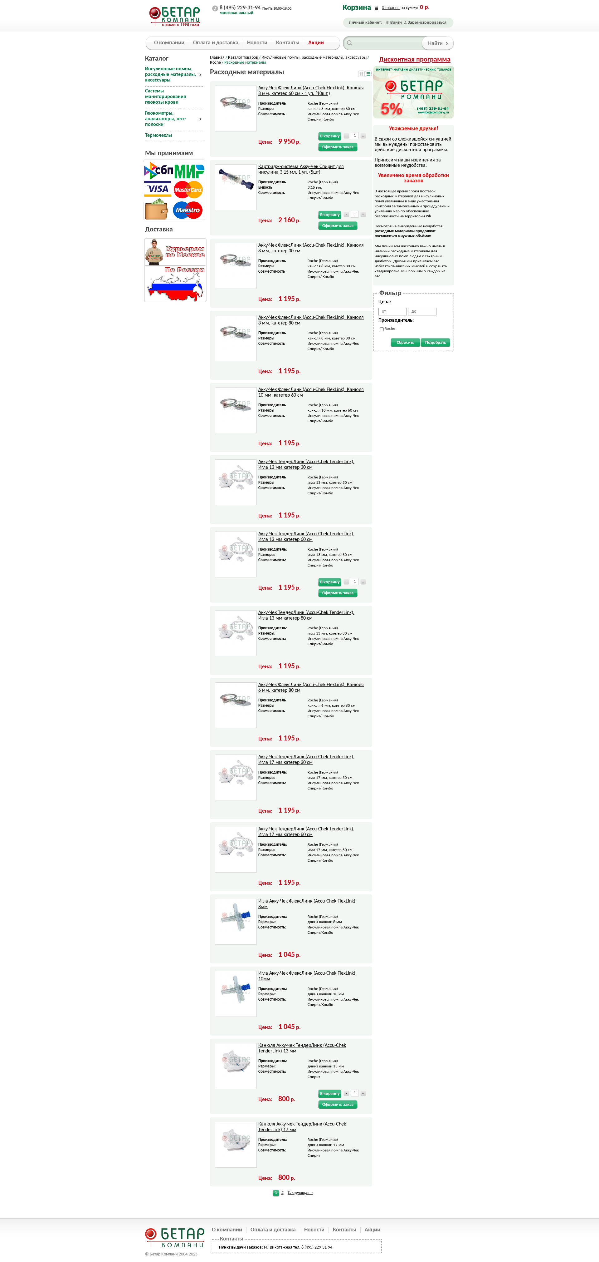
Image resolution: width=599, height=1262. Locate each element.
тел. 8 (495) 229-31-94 (312, 1247)
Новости (314, 1230)
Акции (372, 1230)
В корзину (330, 136)
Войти (396, 22)
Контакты (344, 1230)
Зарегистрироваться (427, 22)
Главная (217, 57)
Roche (215, 62)
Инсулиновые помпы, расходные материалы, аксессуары (314, 57)
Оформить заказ (337, 147)
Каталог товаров (243, 57)
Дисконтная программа (414, 59)
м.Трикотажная (278, 1247)
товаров (391, 8)
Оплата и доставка (273, 1230)
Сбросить (405, 342)
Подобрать (435, 342)
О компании (227, 1230)
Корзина (357, 8)
